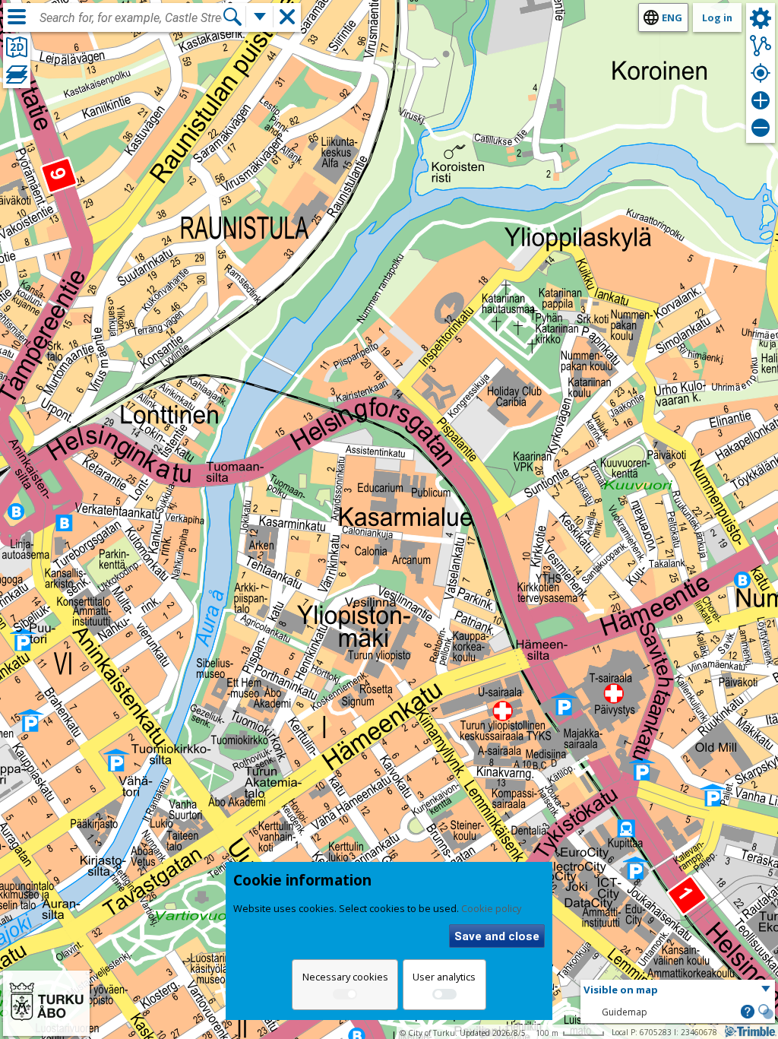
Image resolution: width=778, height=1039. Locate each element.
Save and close (496, 936)
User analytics (444, 977)
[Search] (232, 17)
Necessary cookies (345, 977)
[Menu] (17, 17)
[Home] (46, 1026)
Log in (717, 17)
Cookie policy (491, 908)
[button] (677, 990)
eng (672, 17)
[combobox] (131, 18)
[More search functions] (260, 17)
